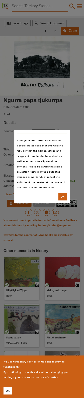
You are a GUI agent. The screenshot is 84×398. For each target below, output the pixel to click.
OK (63, 197)
